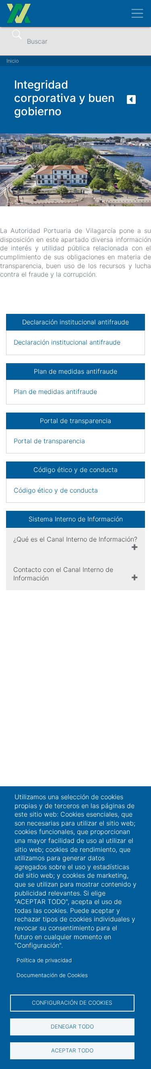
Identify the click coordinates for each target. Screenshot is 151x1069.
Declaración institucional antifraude (67, 342)
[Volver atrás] (131, 102)
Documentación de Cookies (52, 975)
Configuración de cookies (72, 1002)
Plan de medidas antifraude (55, 391)
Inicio (12, 61)
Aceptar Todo (72, 1050)
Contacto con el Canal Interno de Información (63, 573)
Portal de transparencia (50, 441)
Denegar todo (72, 1026)
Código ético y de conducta (56, 490)
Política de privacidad (44, 960)
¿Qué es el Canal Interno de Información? (75, 539)
